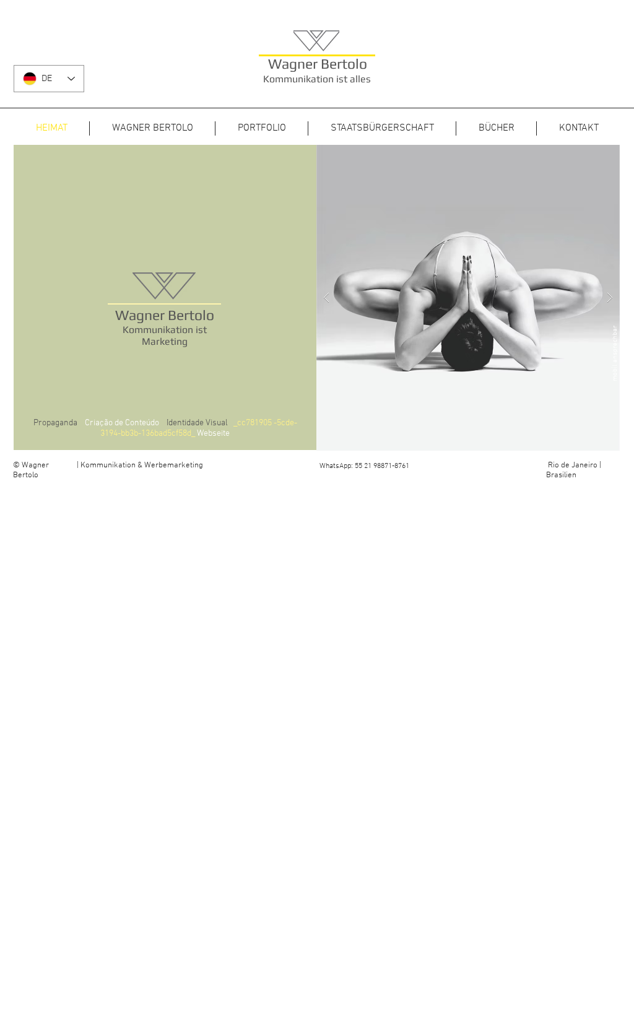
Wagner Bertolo (317, 63)
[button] (468, 298)
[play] (590, 155)
